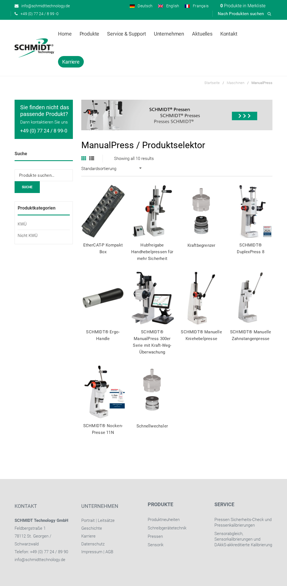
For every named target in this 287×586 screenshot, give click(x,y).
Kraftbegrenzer (202, 245)
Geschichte (91, 528)
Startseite (212, 83)
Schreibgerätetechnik (167, 528)
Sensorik (155, 544)
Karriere (88, 536)
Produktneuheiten (164, 519)
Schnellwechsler (152, 426)
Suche (27, 187)
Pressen (155, 536)
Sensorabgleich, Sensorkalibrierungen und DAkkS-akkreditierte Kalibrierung (243, 539)
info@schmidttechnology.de (40, 559)
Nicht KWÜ (28, 235)
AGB (109, 551)
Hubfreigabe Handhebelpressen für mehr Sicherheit (152, 252)
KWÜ (22, 224)
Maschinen (235, 83)
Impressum (91, 551)
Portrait (88, 520)
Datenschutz (93, 544)
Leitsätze (106, 520)
